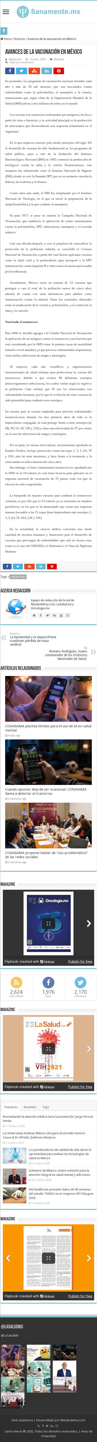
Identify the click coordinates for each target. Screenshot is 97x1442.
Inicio (7, 39)
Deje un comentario (22, 62)
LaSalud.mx (25, 1420)
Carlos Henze (13, 1431)
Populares (11, 1107)
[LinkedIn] (52, 1426)
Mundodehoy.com (73, 1420)
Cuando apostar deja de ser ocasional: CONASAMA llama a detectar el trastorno (45, 791)
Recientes (30, 1107)
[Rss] (38, 1426)
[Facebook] (42, 1426)
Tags (45, 1107)
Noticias (19, 39)
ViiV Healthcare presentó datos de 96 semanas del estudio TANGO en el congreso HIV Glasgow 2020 (61, 1194)
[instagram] (57, 1426)
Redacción (15, 59)
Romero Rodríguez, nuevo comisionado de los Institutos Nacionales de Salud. (66, 653)
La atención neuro (20, 31)
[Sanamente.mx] (48, 11)
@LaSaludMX (12, 1327)
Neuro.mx (18, 576)
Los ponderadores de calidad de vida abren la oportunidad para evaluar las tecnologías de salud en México (60, 1154)
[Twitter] (47, 1426)
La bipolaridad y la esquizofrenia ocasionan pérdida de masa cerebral (33, 639)
